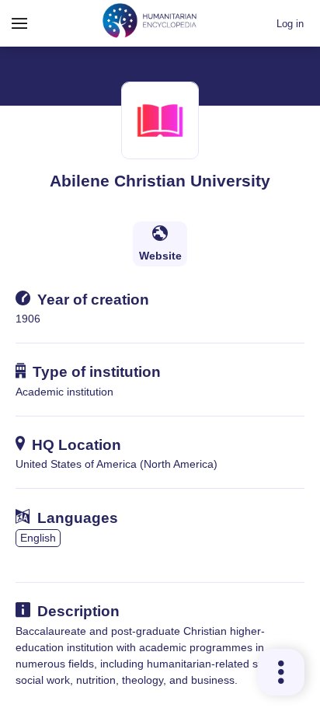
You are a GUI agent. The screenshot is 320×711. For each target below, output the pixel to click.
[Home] (150, 23)
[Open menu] (19, 23)
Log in (290, 24)
